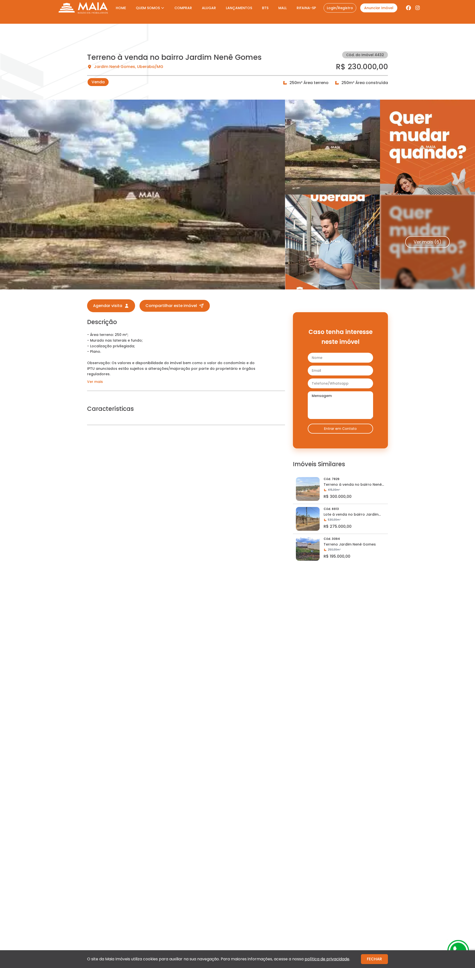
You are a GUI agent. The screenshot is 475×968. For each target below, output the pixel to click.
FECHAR (374, 959)
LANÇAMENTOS (239, 7)
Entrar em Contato (340, 428)
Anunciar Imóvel (378, 7)
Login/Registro (340, 7)
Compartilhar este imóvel (171, 305)
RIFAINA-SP (306, 7)
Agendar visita (107, 305)
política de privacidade (327, 959)
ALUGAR (209, 7)
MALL (282, 7)
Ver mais (95, 381)
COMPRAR (183, 7)
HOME (121, 7)
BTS (265, 7)
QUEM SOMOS (148, 7)
